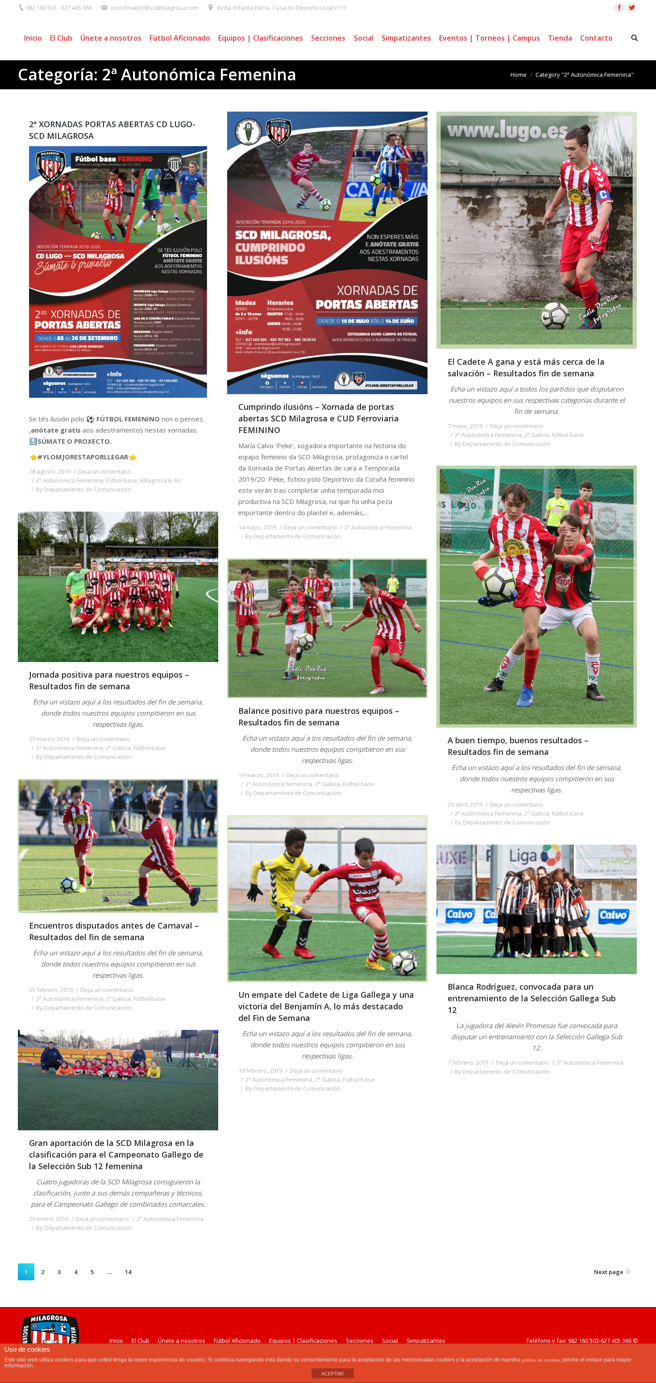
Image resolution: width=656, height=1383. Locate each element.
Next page (608, 1272)
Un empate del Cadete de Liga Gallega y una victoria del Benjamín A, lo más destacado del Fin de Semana (326, 1006)
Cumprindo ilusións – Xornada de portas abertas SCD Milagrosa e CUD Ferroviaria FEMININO (318, 418)
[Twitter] (632, 7)
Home (519, 75)
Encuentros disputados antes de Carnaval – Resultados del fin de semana (114, 931)
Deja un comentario (104, 471)
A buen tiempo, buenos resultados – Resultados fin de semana (518, 746)
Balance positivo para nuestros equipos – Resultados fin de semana (318, 716)
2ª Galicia (536, 435)
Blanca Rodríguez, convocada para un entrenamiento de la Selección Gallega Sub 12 (532, 998)
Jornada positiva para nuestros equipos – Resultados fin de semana (109, 680)
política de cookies (540, 1360)
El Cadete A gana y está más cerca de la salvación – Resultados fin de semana (526, 367)
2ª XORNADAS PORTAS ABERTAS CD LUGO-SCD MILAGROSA (112, 130)
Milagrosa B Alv (160, 480)
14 (128, 1272)
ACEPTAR (332, 1373)
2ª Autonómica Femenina (69, 480)
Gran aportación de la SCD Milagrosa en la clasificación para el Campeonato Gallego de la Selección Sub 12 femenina (116, 1154)
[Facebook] (619, 7)
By (84, 489)
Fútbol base (121, 480)
